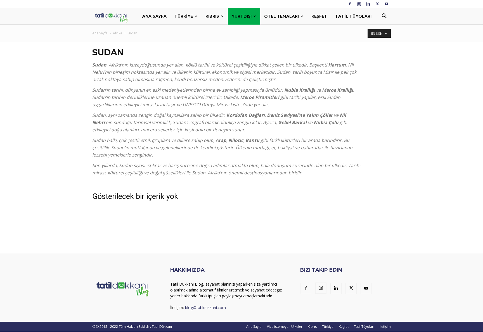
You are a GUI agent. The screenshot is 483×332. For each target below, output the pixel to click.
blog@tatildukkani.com (205, 307)
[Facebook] (349, 4)
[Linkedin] (368, 4)
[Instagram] (359, 4)
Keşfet (319, 16)
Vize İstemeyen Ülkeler (284, 326)
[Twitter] (377, 4)
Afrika (117, 33)
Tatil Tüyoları (353, 16)
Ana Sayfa (154, 16)
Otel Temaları (281, 16)
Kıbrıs (212, 16)
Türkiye (183, 16)
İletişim (385, 326)
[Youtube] (386, 4)
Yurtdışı (242, 16)
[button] (384, 16)
